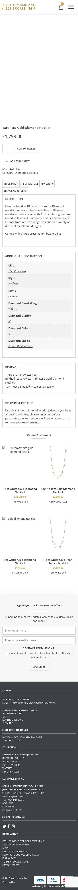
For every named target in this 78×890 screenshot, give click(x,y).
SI (9, 321)
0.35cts (12, 308)
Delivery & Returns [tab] (15, 190)
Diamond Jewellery (13, 758)
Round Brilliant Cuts (20, 346)
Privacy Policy (10, 865)
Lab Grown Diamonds (14, 851)
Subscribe (39, 666)
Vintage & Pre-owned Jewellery (20, 754)
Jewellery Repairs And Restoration (22, 789)
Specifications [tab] (29, 183)
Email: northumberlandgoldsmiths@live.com (30, 703)
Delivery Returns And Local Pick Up (22, 786)
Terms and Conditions (15, 861)
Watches (7, 768)
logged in (27, 386)
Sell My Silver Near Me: (15, 844)
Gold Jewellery (11, 764)
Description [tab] (10, 183)
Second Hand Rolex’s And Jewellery (23, 793)
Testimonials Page (13, 799)
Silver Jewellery (11, 771)
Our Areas (8, 806)
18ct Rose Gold (17, 271)
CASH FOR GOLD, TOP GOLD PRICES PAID (23, 841)
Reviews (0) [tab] (47, 183)
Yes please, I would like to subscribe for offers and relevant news (42, 655)
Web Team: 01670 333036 (16, 699)
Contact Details (11, 810)
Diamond (13, 296)
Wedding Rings (11, 761)
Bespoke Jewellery (12, 796)
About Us (7, 803)
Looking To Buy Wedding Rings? (20, 854)
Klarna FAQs (9, 858)
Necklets (13, 283)
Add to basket (26, 148)
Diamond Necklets (26, 172)
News (5, 848)
